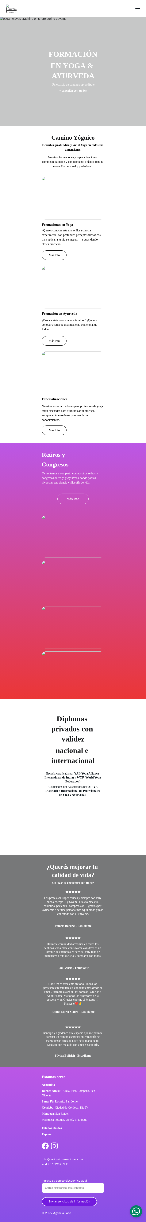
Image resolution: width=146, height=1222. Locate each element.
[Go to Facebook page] (45, 1146)
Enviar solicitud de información (69, 1201)
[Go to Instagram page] (54, 1146)
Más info (73, 499)
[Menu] (137, 8)
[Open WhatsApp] (136, 1211)
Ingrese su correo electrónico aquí (64, 1180)
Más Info (54, 255)
